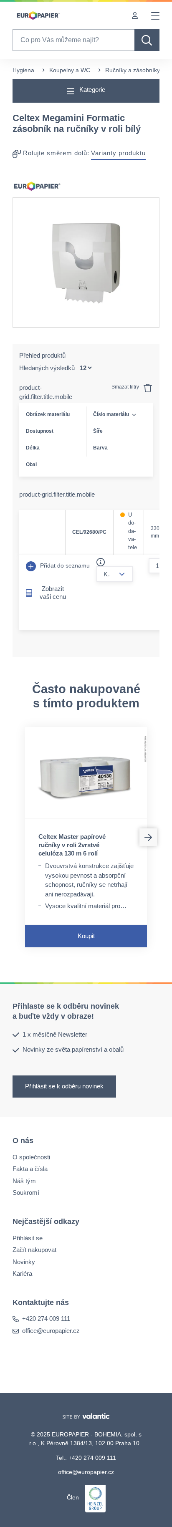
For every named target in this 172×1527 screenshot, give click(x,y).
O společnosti (31, 1156)
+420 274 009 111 (46, 1318)
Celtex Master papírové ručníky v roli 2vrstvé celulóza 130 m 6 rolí (72, 845)
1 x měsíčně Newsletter (55, 1034)
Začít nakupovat (34, 1249)
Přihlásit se (28, 1237)
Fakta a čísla (30, 1168)
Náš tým (24, 1180)
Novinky (24, 1261)
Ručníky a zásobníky (132, 70)
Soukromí (26, 1192)
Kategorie (91, 89)
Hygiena (23, 70)
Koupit (86, 935)
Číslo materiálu (111, 414)
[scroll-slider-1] (148, 837)
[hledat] (146, 40)
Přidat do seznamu (64, 565)
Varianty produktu (118, 152)
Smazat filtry (125, 387)
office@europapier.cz (51, 1330)
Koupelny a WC (69, 70)
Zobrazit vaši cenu (53, 592)
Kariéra (22, 1273)
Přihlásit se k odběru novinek (64, 1086)
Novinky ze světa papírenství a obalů (73, 1049)
